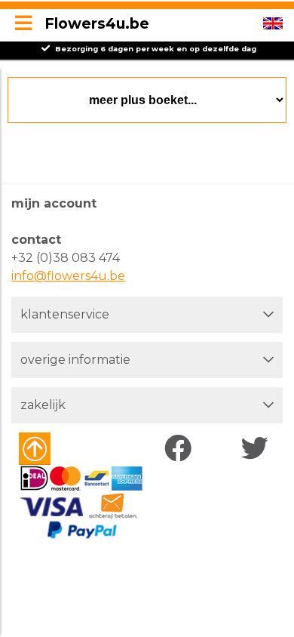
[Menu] (23, 24)
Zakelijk (43, 405)
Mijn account (53, 203)
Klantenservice (64, 314)
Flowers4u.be (96, 23)
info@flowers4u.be (68, 276)
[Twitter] (258, 449)
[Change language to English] (273, 23)
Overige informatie (75, 359)
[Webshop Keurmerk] (62, 448)
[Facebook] (181, 449)
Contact (36, 239)
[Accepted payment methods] (81, 502)
